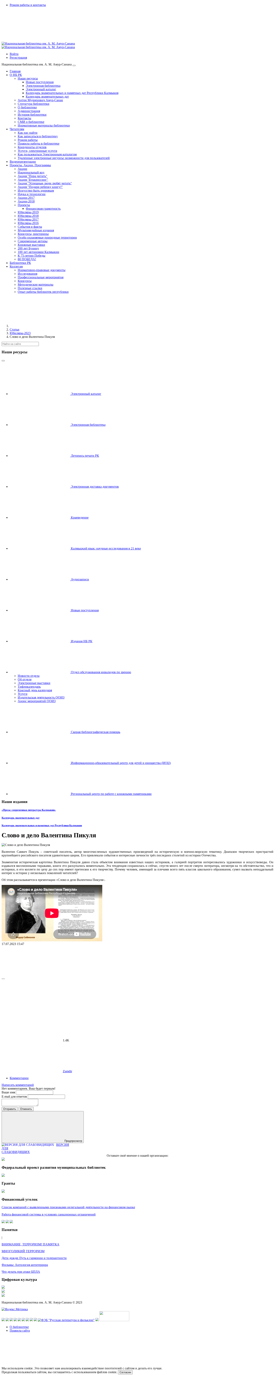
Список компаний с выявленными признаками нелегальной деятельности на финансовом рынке (68, 1207)
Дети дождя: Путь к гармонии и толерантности (34, 1258)
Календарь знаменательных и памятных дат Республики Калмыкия (42, 825)
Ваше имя (9, 1092)
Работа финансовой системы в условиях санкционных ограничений (49, 1214)
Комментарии (19, 1078)
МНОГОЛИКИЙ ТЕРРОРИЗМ (23, 1251)
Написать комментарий (18, 1085)
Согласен (125, 1372)
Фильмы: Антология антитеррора (25, 1265)
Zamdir (67, 1071)
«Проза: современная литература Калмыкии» (29, 809)
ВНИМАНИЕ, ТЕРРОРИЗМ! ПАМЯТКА (30, 1244)
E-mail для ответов (15, 1096)
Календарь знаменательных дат (20, 817)
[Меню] (74, 65)
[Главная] (40, 326)
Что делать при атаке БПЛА (21, 1271)
